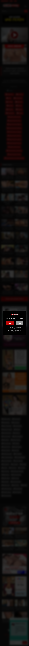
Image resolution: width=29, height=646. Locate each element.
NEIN (19, 323)
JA (10, 323)
